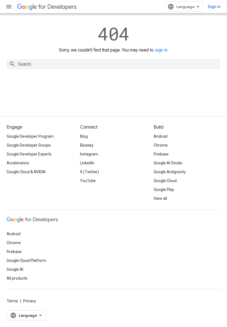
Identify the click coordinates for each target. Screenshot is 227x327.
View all (160, 198)
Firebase (161, 154)
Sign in (214, 6)
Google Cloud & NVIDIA (26, 172)
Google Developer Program (30, 136)
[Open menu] (8, 6)
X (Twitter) (89, 172)
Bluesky (87, 145)
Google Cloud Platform (26, 260)
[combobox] (113, 64)
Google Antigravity (170, 172)
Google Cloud (165, 180)
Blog (84, 136)
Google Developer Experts (29, 154)
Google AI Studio (168, 163)
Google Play (164, 189)
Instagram (89, 154)
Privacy (29, 301)
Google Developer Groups (29, 145)
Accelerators (18, 163)
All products (17, 278)
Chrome (161, 145)
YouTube (88, 180)
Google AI (15, 269)
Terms (12, 301)
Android (160, 136)
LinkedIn (87, 163)
